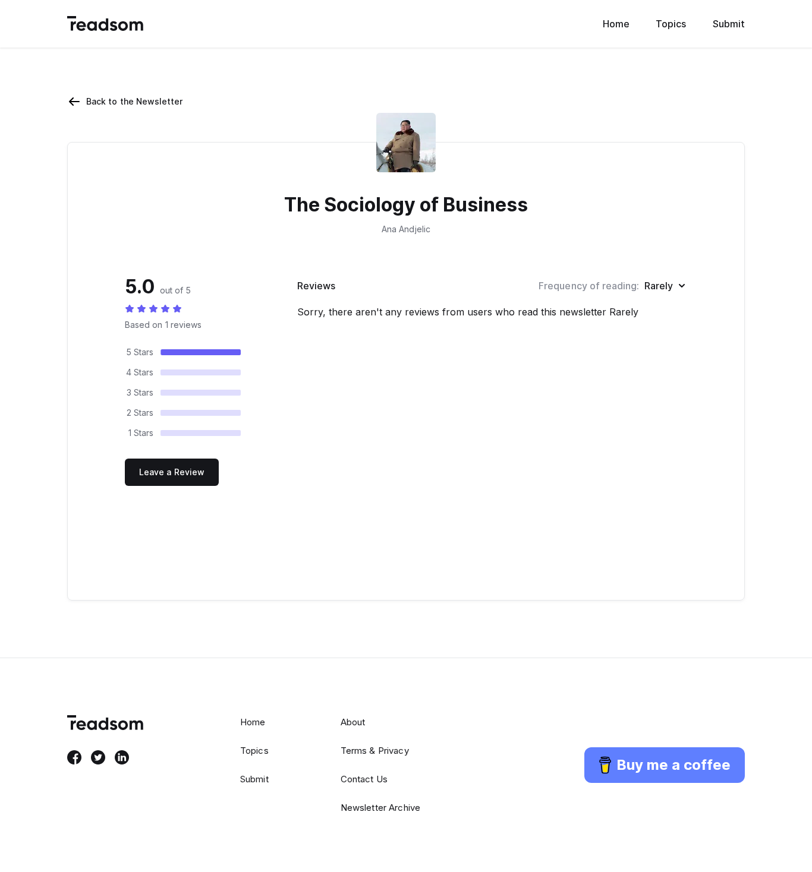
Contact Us (364, 779)
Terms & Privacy (375, 750)
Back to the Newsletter (134, 101)
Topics (671, 24)
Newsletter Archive (381, 807)
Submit (729, 24)
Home (616, 24)
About (353, 722)
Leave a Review (171, 472)
